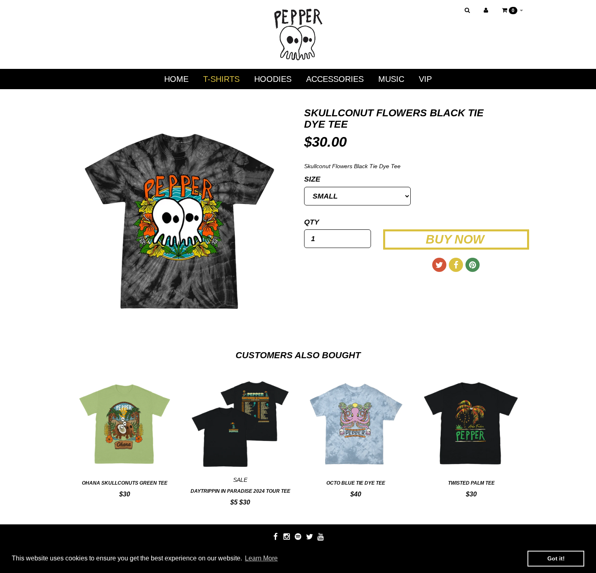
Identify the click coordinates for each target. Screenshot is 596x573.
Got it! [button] (556, 558)
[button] (512, 10)
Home (176, 79)
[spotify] (298, 536)
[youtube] (321, 536)
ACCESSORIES (335, 79)
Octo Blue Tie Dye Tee (355, 483)
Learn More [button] (261, 558)
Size (312, 179)
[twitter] (310, 536)
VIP (425, 79)
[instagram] (287, 536)
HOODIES (273, 79)
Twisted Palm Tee (471, 483)
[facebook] (276, 536)
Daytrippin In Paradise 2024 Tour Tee (240, 491)
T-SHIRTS (221, 79)
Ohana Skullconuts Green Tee (124, 483)
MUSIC (391, 79)
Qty (311, 222)
